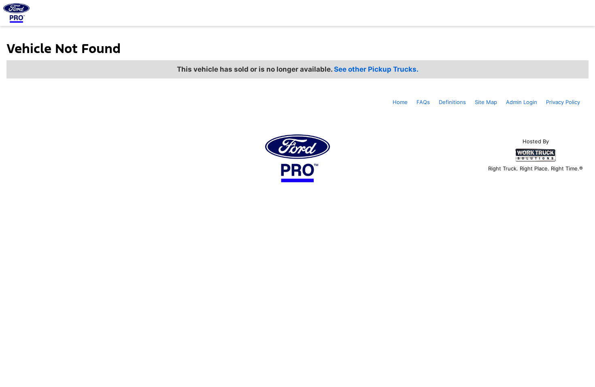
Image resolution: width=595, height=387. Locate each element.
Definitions (452, 102)
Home (400, 102)
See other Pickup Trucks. (376, 69)
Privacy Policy (563, 102)
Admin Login (521, 102)
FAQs (423, 102)
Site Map (486, 102)
